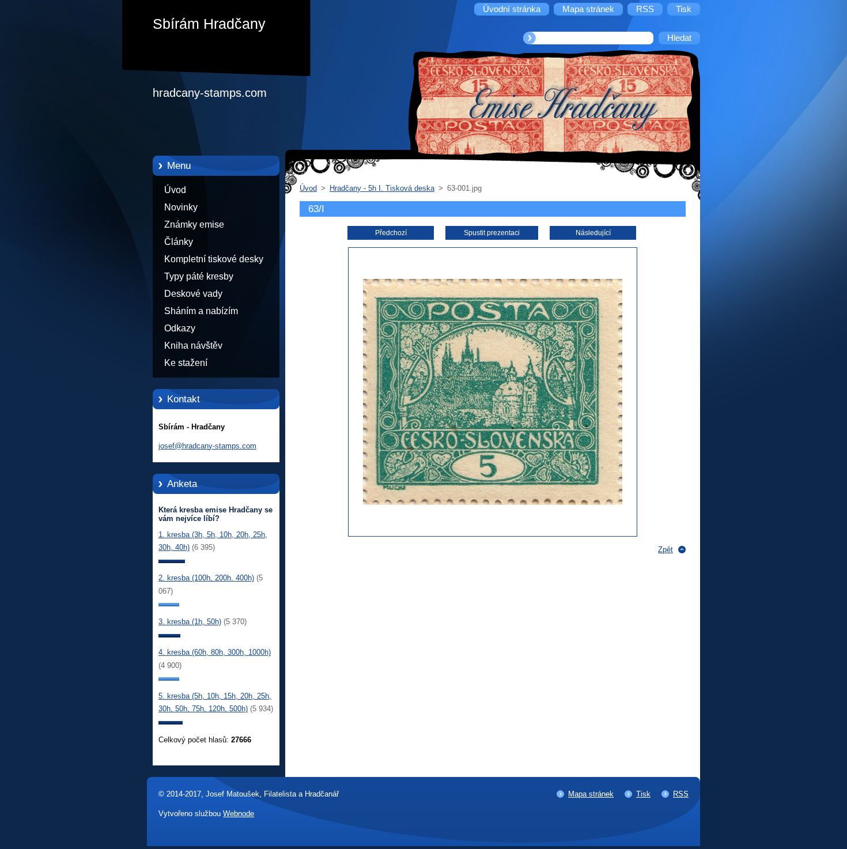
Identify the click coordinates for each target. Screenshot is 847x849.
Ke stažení (185, 363)
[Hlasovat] (171, 560)
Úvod (175, 190)
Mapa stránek (591, 794)
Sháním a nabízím (201, 311)
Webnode (238, 813)
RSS (681, 794)
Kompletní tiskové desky (213, 259)
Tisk (643, 794)
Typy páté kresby (198, 276)
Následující (593, 233)
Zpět (665, 549)
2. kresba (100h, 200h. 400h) (206, 577)
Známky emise (194, 224)
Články (178, 242)
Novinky (181, 207)
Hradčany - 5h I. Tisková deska (382, 188)
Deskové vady (193, 294)
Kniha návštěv (193, 345)
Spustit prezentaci (492, 233)
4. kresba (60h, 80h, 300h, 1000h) (214, 652)
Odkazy (179, 328)
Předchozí (391, 233)
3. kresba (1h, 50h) (189, 621)
